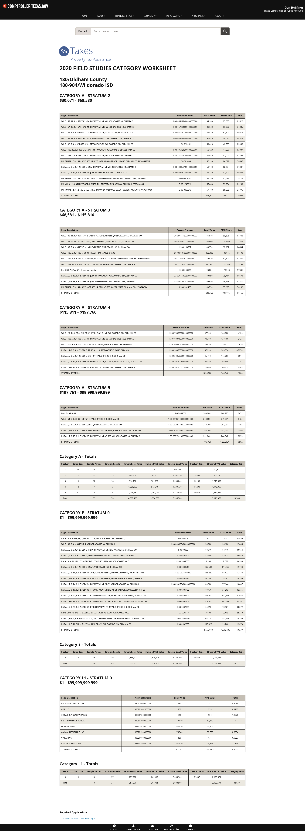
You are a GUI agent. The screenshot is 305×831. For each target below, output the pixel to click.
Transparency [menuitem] (123, 15)
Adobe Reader (70, 818)
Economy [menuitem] (149, 15)
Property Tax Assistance (91, 59)
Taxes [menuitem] (100, 15)
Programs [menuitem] (197, 15)
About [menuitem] (219, 15)
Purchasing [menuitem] (173, 15)
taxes (80, 50)
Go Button (225, 31)
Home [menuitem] (84, 15)
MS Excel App (88, 818)
